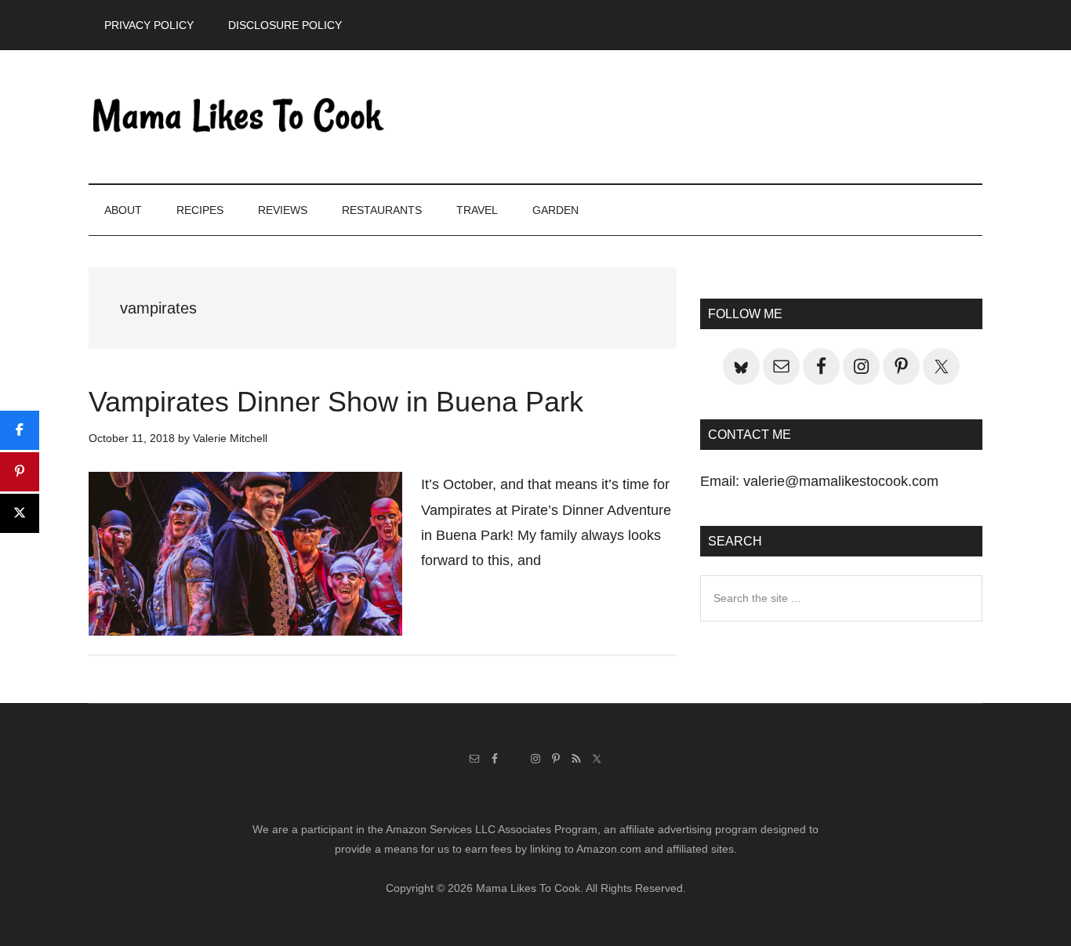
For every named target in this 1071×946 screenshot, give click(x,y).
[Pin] (19, 471)
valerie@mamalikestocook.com (840, 481)
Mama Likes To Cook (238, 117)
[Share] (19, 430)
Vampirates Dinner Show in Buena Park (336, 402)
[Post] (19, 513)
